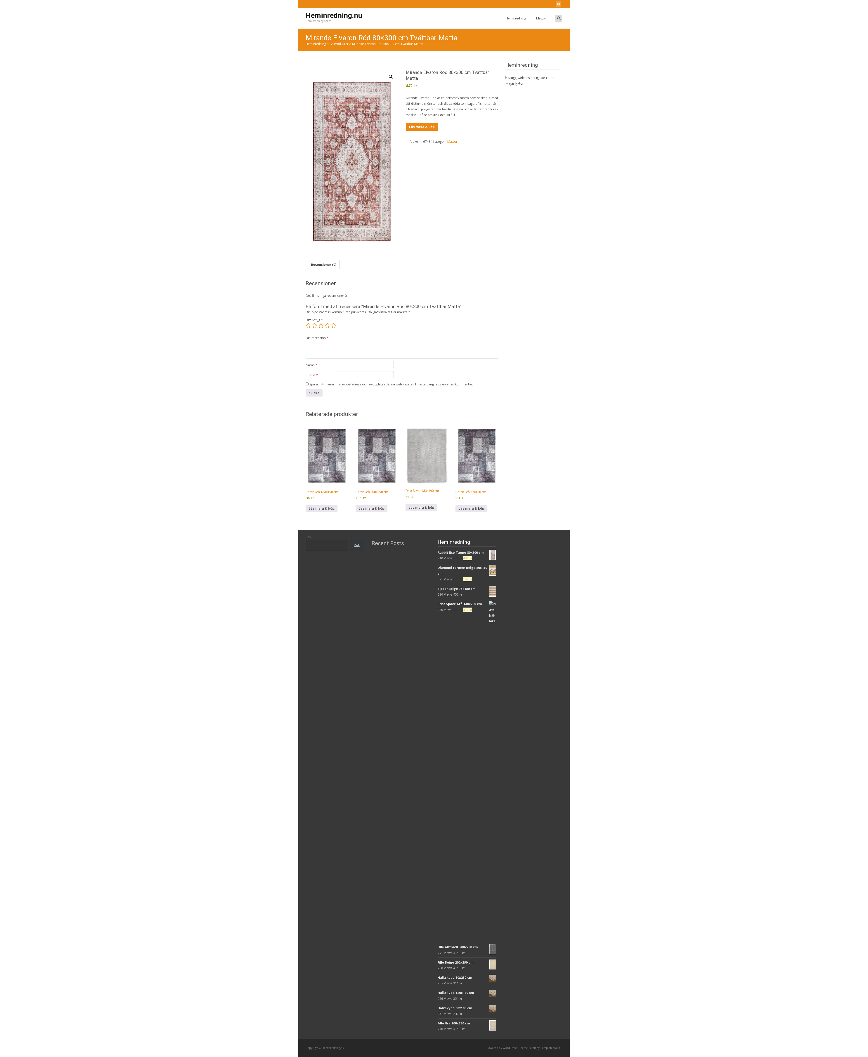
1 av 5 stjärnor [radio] (308, 325)
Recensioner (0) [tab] (323, 264)
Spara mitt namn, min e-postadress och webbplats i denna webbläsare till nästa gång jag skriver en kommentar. (391, 384)
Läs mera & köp (422, 127)
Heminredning (516, 18)
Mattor (541, 18)
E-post (312, 375)
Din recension (317, 338)
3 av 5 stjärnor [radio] (321, 325)
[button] (391, 77)
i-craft (532, 1048)
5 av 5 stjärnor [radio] (333, 325)
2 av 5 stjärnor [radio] (314, 325)
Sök (308, 537)
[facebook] (558, 5)
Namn (311, 365)
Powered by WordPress (502, 1048)
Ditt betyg (314, 320)
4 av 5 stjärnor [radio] (327, 325)
